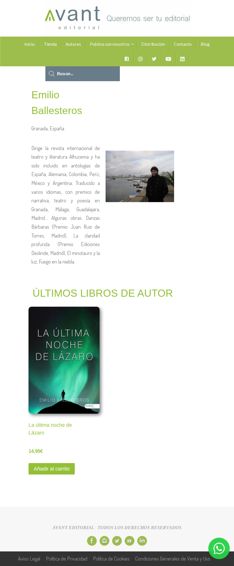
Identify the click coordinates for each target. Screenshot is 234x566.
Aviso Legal (29, 558)
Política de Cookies (111, 558)
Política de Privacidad (66, 558)
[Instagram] (104, 541)
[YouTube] (129, 541)
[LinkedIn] (142, 541)
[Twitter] (117, 541)
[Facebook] (92, 541)
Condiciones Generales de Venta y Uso (172, 558)
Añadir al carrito (52, 469)
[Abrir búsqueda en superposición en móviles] (82, 58)
